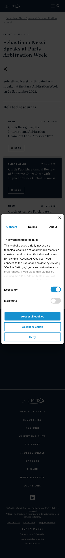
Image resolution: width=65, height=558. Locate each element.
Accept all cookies (32, 316)
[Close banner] (59, 218)
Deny (32, 337)
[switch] (56, 301)
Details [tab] (32, 226)
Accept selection (32, 326)
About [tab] (53, 226)
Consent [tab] (11, 226)
